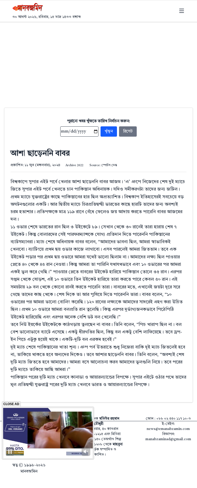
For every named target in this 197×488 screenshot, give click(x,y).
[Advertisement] (98, 61)
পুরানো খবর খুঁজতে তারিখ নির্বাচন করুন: (98, 121)
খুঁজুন (109, 131)
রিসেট (128, 131)
